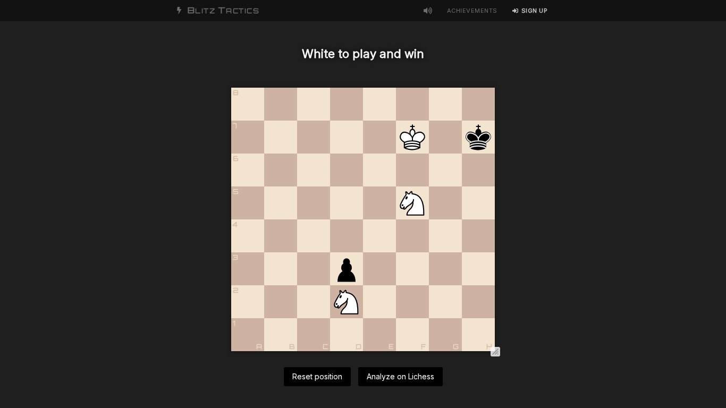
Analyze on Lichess (400, 376)
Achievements (472, 10)
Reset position (317, 376)
